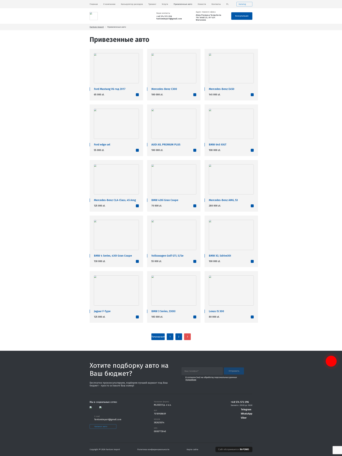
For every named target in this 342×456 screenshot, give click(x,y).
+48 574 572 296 (164, 16)
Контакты (216, 4)
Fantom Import (97, 27)
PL (227, 4)
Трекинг (152, 4)
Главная (94, 4)
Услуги (165, 4)
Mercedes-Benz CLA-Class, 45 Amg (115, 200)
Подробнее (190, 380)
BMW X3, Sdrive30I (220, 255)
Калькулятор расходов (132, 4)
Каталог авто (100, 426)
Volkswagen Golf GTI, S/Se (167, 255)
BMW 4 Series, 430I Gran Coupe (113, 255)
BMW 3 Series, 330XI (163, 311)
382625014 (159, 422)
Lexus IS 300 (216, 311)
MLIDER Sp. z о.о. (162, 405)
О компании (109, 4)
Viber (244, 417)
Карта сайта (192, 449)
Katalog (242, 4)
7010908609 (160, 413)
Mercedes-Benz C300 (164, 89)
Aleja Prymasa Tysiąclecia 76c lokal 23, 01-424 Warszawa (208, 17)
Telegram (246, 409)
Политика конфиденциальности (153, 449)
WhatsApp (246, 413)
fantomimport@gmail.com (169, 18)
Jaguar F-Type (102, 311)
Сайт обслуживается (234, 449)
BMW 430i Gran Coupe (164, 200)
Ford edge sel (102, 144)
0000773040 (160, 431)
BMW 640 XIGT (217, 144)
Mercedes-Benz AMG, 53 (223, 200)
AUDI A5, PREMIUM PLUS (165, 144)
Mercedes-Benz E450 (221, 89)
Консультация (241, 16)
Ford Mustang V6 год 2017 (109, 89)
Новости (202, 4)
